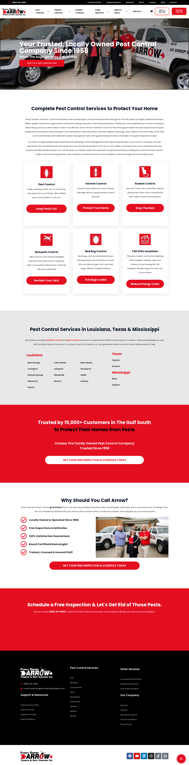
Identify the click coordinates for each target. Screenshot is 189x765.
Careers (152, 2)
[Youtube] (137, 756)
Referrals (130, 2)
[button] (132, 537)
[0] (151, 11)
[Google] (165, 756)
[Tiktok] (158, 756)
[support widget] (181, 759)
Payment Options (113, 2)
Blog (163, 2)
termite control (54, 340)
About (141, 2)
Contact (173, 2)
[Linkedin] (144, 756)
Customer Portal (94, 2)
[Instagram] (151, 756)
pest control (73, 340)
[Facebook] (130, 756)
